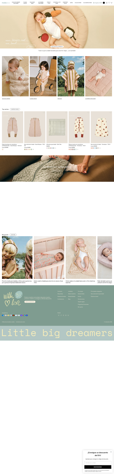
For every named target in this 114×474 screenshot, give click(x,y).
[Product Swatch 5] (31, 149)
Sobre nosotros (72, 244)
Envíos (79, 247)
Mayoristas (60, 244)
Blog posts (5, 185)
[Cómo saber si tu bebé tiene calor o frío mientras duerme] (81, 208)
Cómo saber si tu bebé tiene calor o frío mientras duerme (80, 232)
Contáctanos (61, 249)
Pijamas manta (94, 247)
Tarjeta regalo (81, 252)
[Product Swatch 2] (26, 149)
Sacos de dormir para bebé (97, 244)
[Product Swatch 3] (28, 149)
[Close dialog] (111, 452)
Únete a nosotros (30, 252)
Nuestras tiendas (62, 247)
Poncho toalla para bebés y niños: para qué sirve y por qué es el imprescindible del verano (17, 232)
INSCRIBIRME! (98, 467)
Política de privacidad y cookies (8, 272)
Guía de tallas (81, 244)
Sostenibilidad (71, 247)
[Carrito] (111, 3)
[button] (16, 3)
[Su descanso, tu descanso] (57, 168)
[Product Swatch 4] (29, 149)
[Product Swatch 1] (2, 149)
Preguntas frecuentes (83, 255)
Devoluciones (81, 249)
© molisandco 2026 (108, 272)
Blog (69, 249)
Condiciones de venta (20, 272)
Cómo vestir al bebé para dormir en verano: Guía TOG (48, 232)
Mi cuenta (80, 257)
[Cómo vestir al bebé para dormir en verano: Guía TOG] (49, 208)
